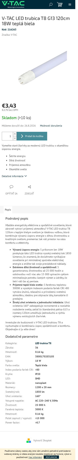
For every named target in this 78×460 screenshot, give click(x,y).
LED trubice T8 (43, 343)
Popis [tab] (8, 209)
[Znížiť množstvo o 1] (15, 138)
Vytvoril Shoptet (42, 440)
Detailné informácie (12, 176)
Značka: (9, 34)
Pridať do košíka (34, 136)
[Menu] (69, 4)
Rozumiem (51, 457)
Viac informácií (35, 457)
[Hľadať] (50, 4)
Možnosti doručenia (51, 125)
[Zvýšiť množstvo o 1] (15, 134)
